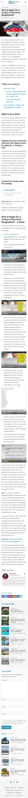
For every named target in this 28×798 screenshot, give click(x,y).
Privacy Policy (9, 790)
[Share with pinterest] (8, 596)
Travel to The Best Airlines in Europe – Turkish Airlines (18, 660)
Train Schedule (14, 737)
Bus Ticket (13, 768)
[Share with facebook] (2, 596)
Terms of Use (18, 790)
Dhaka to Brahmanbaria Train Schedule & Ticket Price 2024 (18, 740)
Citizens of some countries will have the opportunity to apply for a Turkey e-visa (15, 94)
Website (3, 714)
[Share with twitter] (5, 596)
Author (3, 570)
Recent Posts (10, 570)
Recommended (10, 733)
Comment (4, 680)
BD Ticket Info (18, 575)
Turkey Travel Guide (15, 539)
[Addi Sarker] (5, 576)
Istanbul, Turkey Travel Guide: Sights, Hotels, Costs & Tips (18, 650)
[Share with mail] (20, 596)
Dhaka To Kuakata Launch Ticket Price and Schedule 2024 (17, 761)
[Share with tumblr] (11, 596)
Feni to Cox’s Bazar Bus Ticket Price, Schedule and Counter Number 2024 (18, 771)
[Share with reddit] (14, 596)
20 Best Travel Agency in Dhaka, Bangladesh (16, 630)
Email (3, 707)
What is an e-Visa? (9, 88)
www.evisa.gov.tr (9, 237)
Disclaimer (18, 793)
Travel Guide (5, 7)
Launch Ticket (14, 747)
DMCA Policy (10, 793)
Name (3, 700)
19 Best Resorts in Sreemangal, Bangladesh (17, 610)
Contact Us (20, 787)
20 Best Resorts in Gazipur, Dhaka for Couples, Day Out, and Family (17, 621)
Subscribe (7, 787)
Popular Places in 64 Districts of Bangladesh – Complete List (18, 641)
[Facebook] (25, 574)
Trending (3, 733)
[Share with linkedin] (17, 596)
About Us (13, 787)
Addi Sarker (12, 573)
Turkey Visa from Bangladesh (10, 541)
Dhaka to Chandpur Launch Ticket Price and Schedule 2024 (17, 750)
